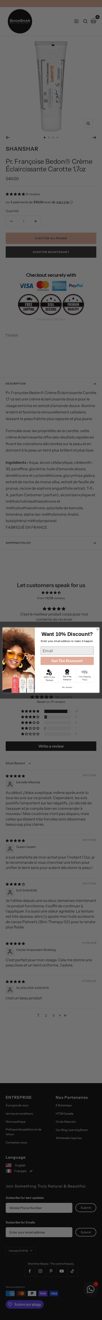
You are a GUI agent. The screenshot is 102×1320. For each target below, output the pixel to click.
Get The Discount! (67, 661)
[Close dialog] (97, 629)
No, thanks (67, 687)
